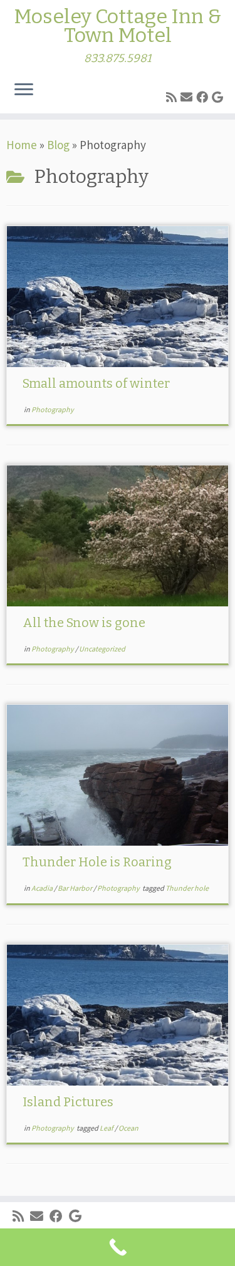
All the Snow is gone (84, 622)
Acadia (42, 888)
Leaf (107, 1128)
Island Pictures (68, 1101)
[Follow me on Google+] (219, 97)
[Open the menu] (23, 90)
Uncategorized (102, 648)
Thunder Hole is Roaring (97, 861)
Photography (52, 409)
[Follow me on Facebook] (204, 97)
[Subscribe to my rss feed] (173, 97)
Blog (58, 144)
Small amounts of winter (96, 383)
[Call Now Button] (117, 1247)
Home (21, 144)
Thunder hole (187, 888)
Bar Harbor (75, 888)
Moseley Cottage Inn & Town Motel (117, 26)
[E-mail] (188, 97)
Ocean (128, 1128)
